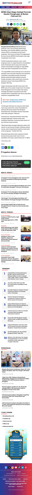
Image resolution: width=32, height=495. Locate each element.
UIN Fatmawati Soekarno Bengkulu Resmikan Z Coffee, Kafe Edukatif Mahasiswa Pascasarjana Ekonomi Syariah (16, 404)
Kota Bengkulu (8, 9)
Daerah (20, 7)
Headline (14, 7)
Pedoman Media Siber (10, 475)
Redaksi (23, 473)
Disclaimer (11, 486)
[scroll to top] (29, 486)
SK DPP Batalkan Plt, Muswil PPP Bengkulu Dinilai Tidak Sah (17, 332)
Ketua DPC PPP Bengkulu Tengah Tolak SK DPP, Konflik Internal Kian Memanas (18, 319)
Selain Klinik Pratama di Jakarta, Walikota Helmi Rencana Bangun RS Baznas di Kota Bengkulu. (18, 305)
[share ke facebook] (8, 25)
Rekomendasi (8, 426)
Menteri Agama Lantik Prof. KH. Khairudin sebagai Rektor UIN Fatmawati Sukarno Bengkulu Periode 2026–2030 (14, 388)
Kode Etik (20, 486)
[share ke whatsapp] (14, 25)
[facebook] (6, 468)
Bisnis (8, 7)
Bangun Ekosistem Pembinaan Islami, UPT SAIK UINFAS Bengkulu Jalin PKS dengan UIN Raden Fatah (16, 370)
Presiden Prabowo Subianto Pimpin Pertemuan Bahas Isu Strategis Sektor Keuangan (18, 291)
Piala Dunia (7, 421)
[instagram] (12, 468)
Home (3, 7)
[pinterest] (26, 468)
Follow (27, 162)
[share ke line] (21, 25)
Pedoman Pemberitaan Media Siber (15, 481)
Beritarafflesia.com (11, 473)
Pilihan (6, 423)
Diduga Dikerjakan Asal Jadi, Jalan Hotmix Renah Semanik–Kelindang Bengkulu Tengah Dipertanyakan (17, 326)
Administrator (13, 19)
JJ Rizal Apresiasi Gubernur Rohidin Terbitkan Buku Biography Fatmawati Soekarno (18, 312)
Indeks (18, 473)
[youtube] (16, 468)
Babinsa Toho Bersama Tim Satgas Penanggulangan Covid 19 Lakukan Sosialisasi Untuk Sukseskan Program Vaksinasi (18, 339)
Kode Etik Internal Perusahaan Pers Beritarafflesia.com (16, 484)
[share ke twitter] (11, 25)
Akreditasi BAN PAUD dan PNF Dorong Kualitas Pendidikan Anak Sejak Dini (17, 284)
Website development (22, 475)
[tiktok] (19, 468)
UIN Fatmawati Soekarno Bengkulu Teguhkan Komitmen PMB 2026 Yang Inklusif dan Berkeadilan (15, 396)
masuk (9, 156)
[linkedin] (22, 468)
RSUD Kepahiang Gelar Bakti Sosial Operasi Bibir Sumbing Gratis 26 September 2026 (9, 229)
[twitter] (9, 468)
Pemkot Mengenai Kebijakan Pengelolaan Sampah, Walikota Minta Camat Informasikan (17, 298)
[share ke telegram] (17, 25)
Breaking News (8, 416)
